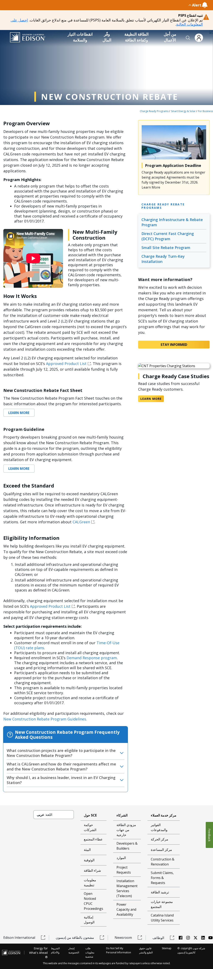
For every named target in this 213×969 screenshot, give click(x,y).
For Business (205, 111)
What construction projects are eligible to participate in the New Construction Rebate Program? (61, 753)
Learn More (18, 412)
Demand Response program (92, 657)
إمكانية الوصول (89, 919)
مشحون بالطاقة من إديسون (75, 937)
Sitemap (166, 948)
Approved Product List (66, 363)
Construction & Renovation (162, 861)
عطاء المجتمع (93, 839)
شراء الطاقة (92, 870)
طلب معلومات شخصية (89, 952)
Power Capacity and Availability (126, 909)
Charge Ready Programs (154, 111)
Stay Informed (174, 344)
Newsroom (123, 937)
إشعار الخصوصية (73, 950)
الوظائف (158, 937)
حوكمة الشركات (90, 827)
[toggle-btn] (97, 5)
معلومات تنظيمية (90, 882)
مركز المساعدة (161, 849)
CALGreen (81, 521)
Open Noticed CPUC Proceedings (93, 901)
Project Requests (123, 870)
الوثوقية (89, 860)
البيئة (87, 849)
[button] (188, 37)
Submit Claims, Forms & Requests (162, 877)
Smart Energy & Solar (183, 111)
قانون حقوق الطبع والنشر (146, 950)
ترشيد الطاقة (160, 892)
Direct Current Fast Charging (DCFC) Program (167, 236)
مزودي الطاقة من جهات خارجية (126, 830)
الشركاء (122, 815)
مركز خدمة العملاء (163, 815)
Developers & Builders (126, 846)
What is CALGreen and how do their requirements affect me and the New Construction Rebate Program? (61, 766)
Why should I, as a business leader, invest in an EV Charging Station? (61, 780)
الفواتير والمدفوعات (159, 827)
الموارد (121, 857)
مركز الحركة (159, 839)
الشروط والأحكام (55, 950)
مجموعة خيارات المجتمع (162, 904)
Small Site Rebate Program (165, 247)
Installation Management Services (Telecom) (126, 888)
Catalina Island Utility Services (162, 918)
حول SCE (90, 815)
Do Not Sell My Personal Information (118, 950)
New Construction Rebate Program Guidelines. (45, 718)
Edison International (19, 937)
